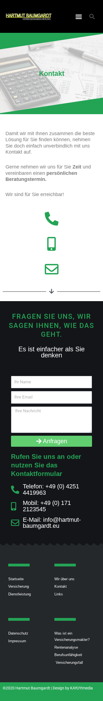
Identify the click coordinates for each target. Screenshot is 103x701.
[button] (78, 16)
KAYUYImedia (81, 688)
